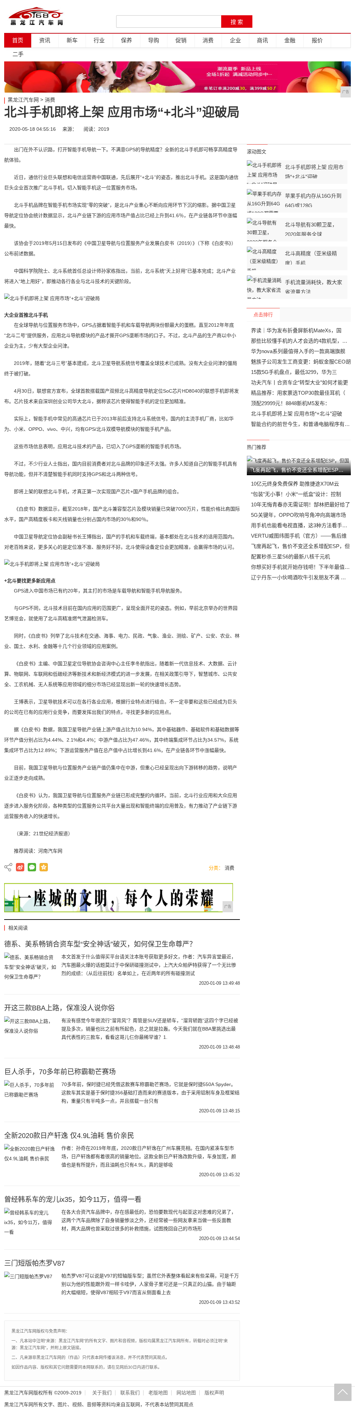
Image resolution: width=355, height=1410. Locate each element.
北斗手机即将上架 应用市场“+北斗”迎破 (296, 414)
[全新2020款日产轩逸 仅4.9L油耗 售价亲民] (30, 1161)
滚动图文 (256, 151)
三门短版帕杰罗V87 (34, 1263)
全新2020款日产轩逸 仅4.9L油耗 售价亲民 (69, 1135)
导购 (153, 40)
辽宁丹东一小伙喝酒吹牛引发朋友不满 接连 (301, 577)
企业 (235, 40)
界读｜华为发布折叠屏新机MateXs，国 (296, 330)
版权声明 (214, 1392)
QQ (322, 129)
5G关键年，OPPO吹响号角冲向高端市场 (298, 515)
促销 (181, 40)
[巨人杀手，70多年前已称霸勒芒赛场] (30, 1097)
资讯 (44, 40)
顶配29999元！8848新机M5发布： (290, 403)
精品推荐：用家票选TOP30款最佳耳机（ (298, 393)
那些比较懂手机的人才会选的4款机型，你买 (302, 341)
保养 (126, 40)
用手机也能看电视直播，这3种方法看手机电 (302, 525)
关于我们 (102, 1392)
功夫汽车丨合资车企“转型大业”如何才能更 (299, 382)
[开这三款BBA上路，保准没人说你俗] (30, 1033)
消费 (208, 40)
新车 (72, 40)
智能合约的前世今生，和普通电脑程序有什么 (303, 424)
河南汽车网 (50, 851)
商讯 (262, 40)
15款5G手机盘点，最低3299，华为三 (294, 372)
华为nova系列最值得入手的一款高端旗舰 (298, 351)
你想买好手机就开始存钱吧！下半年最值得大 (303, 567)
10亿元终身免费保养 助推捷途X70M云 (295, 484)
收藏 (343, 129)
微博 (280, 129)
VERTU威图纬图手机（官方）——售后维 (299, 536)
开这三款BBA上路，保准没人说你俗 (59, 1008)
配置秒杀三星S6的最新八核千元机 (290, 556)
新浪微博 (20, 867)
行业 (99, 40)
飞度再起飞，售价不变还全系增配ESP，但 (300, 546)
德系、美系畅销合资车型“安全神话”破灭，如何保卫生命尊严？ (100, 944)
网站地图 (186, 1392)
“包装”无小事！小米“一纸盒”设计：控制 (296, 494)
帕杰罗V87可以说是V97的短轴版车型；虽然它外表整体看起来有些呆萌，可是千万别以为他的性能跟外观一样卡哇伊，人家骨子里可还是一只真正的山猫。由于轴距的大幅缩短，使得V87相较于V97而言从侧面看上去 (150, 1284)
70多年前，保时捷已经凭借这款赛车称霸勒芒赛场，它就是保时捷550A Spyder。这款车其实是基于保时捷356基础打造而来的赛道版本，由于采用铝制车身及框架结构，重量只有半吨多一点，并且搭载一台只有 (150, 1093)
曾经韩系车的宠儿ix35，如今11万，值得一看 (72, 1199)
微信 (301, 129)
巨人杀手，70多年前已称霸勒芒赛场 (60, 1072)
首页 (17, 40)
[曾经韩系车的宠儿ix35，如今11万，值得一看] (30, 1225)
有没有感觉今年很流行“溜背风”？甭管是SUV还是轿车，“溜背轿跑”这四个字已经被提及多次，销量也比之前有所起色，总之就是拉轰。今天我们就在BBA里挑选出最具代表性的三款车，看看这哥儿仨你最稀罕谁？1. (149, 1029)
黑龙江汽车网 (23, 100)
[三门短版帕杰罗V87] (30, 1289)
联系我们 (130, 1392)
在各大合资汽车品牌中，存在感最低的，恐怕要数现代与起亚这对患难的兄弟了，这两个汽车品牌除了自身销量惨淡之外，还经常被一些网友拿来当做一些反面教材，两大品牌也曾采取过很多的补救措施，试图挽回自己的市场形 (148, 1220)
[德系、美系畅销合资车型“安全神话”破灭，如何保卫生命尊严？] (30, 969)
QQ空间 (44, 867)
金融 (289, 40)
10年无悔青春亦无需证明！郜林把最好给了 (300, 504)
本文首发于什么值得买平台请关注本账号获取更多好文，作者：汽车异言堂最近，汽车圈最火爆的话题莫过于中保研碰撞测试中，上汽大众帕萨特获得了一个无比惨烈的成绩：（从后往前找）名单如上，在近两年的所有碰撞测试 (148, 965)
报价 (317, 40)
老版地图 (158, 1392)
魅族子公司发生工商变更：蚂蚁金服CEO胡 (301, 362)
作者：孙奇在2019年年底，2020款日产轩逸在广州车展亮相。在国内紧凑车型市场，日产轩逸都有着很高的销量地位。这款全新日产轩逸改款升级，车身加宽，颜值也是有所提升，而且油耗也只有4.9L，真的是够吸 (148, 1156)
